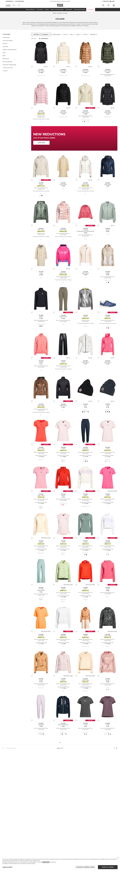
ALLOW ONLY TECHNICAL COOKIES (85, 867)
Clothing (40, 9)
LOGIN (112, 2)
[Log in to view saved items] (108, 5)
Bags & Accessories (57, 9)
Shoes (47, 9)
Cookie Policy (46, 862)
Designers (68, 9)
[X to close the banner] (118, 858)
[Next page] (109, 748)
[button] (16, 37)
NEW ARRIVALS (30, 9)
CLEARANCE (90, 9)
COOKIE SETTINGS (7, 867)
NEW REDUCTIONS (79, 9)
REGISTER (106, 1)
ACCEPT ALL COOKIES (108, 867)
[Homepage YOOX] (60, 5)
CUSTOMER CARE (19, 1)
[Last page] (116, 748)
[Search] (103, 5)
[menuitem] (8, 5)
